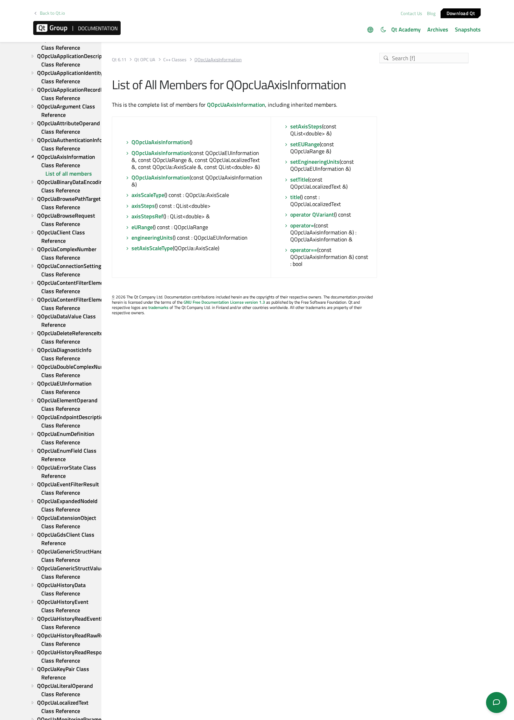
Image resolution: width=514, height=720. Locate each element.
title (295, 197)
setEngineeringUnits (315, 161)
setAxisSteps (306, 126)
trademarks (158, 307)
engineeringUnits (152, 237)
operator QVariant (312, 214)
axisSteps (143, 206)
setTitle (299, 179)
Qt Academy (406, 29)
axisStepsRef (147, 216)
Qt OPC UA (144, 59)
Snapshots (468, 29)
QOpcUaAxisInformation (236, 104)
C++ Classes (174, 59)
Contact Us (411, 13)
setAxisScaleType (152, 248)
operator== (303, 250)
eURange (142, 227)
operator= (302, 225)
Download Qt (461, 12)
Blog (431, 13)
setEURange (305, 144)
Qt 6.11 (119, 59)
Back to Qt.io (52, 13)
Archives (437, 29)
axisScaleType (147, 195)
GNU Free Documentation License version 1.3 (224, 302)
